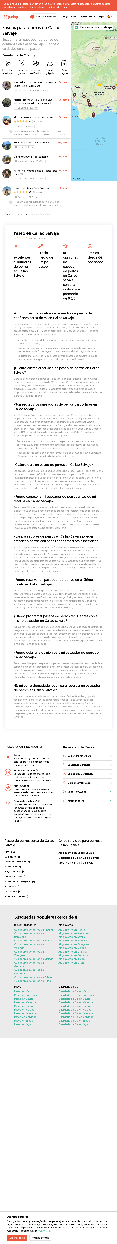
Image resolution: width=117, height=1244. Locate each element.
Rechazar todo (40, 1237)
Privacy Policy (44, 1230)
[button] (87, 756)
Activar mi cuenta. (57, 7)
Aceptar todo (17, 1237)
